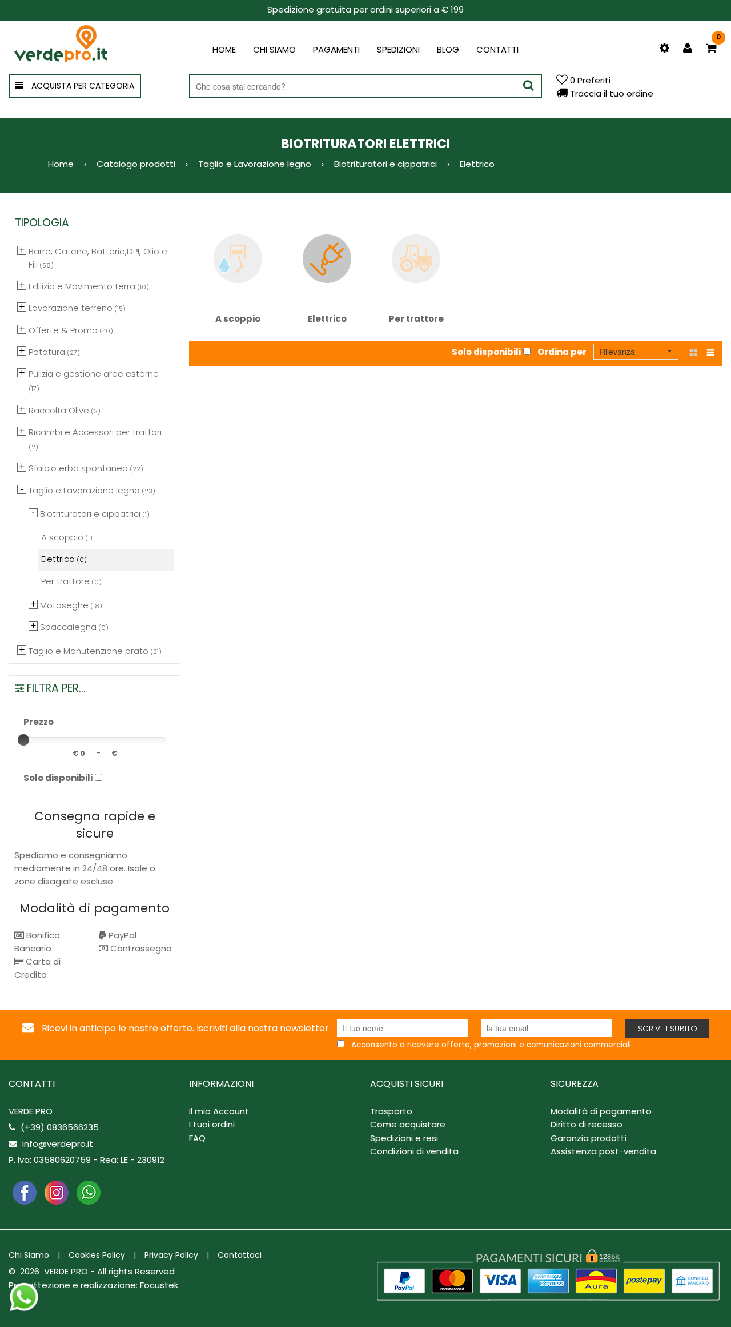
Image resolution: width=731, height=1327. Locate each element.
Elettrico (327, 319)
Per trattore (416, 319)
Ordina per (562, 352)
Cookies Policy (97, 1255)
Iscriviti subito (666, 1028)
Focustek (159, 1285)
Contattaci (240, 1255)
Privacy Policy (171, 1255)
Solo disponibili (486, 352)
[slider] (23, 740)
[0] (711, 48)
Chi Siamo (29, 1255)
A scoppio (237, 319)
